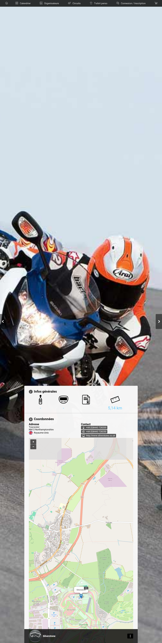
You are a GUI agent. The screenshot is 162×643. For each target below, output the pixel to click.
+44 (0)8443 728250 (96, 431)
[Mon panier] (155, 3)
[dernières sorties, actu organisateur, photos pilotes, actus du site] (6, 3)
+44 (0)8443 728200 (96, 427)
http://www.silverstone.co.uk (100, 435)
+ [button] (33, 441)
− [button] (33, 446)
